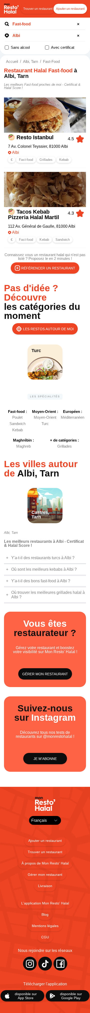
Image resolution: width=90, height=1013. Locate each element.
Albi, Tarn (30, 61)
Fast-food (51, 61)
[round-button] (79, 24)
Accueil (12, 61)
